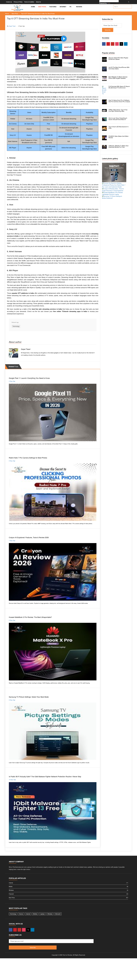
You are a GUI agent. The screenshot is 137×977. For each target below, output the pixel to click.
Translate (113, 3)
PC (71, 7)
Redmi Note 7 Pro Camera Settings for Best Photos (28, 457)
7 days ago (12, 540)
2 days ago (12, 381)
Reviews (79, 7)
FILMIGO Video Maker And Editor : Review (119, 137)
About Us (38, 2)
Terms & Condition (29, 2)
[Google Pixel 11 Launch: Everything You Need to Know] (114, 172)
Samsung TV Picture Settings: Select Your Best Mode (29, 697)
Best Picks (42, 7)
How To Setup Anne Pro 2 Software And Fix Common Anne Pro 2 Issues (119, 101)
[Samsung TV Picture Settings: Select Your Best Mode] (114, 197)
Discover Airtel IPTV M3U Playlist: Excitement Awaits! (118, 58)
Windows (50, 914)
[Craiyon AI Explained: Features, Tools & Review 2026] (114, 189)
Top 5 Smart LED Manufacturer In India (119, 127)
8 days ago (12, 620)
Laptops (11, 613)
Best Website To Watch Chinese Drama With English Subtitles (118, 77)
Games (21, 914)
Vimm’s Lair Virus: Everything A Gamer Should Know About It (118, 118)
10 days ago (12, 779)
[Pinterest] (121, 2)
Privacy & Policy (18, 2)
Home (33, 7)
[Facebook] (119, 2)
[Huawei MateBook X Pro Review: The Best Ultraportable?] (114, 193)
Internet (63, 7)
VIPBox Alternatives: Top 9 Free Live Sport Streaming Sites (118, 110)
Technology (14, 22)
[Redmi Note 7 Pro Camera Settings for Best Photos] (114, 185)
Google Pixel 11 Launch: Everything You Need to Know (29, 378)
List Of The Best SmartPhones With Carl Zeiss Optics (119, 68)
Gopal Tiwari (12, 26)
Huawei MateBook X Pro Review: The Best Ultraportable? (30, 617)
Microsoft (57, 914)
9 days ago (12, 700)
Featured (52, 7)
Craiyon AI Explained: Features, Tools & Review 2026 (29, 537)
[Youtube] (124, 2)
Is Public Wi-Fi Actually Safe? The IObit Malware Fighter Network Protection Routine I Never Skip (45, 776)
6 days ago (12, 461)
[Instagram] (126, 2)
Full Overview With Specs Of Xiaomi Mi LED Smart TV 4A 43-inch (119, 87)
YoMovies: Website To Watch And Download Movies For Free (118, 146)
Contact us (9, 2)
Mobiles (11, 374)
